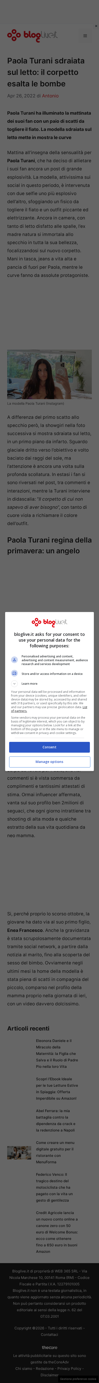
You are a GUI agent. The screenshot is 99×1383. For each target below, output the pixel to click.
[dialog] (49, 691)
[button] (49, 683)
